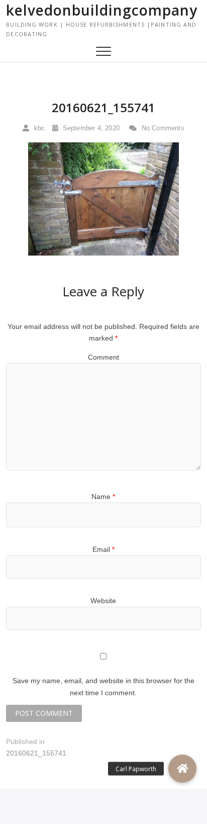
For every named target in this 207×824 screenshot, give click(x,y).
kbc (38, 128)
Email (103, 549)
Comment (103, 357)
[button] (182, 769)
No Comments (161, 128)
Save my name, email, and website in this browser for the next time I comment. (103, 687)
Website (103, 601)
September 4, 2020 (90, 128)
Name (103, 496)
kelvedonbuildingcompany (101, 10)
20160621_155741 (103, 107)
